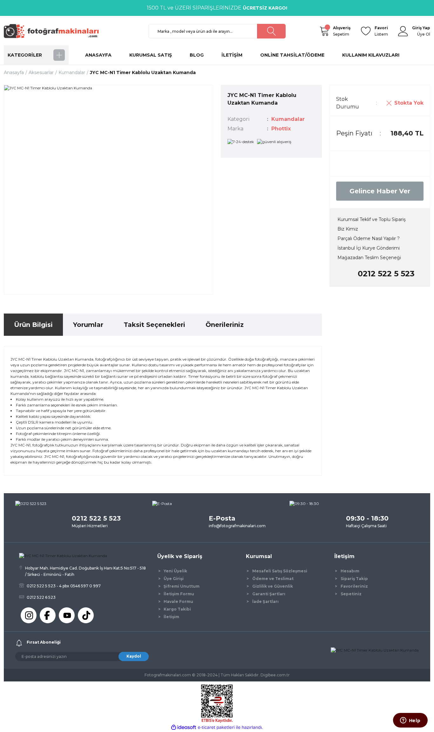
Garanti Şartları (268, 593)
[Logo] (54, 31)
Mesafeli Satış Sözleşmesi (279, 571)
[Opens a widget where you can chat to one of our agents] (410, 721)
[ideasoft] (183, 727)
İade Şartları (265, 601)
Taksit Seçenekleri (154, 324)
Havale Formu (178, 601)
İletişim (171, 616)
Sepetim (341, 31)
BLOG (197, 55)
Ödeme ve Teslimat (273, 578)
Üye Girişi (174, 578)
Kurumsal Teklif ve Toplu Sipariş (371, 219)
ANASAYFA (98, 55)
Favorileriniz (354, 586)
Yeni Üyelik (175, 571)
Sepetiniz (351, 593)
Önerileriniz (225, 324)
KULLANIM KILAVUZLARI (370, 55)
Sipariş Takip (354, 578)
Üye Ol (423, 34)
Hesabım (350, 571)
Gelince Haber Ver (379, 191)
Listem (381, 31)
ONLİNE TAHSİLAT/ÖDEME (292, 55)
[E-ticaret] (216, 727)
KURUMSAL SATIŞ (150, 55)
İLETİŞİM (231, 55)
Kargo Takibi (177, 609)
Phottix (281, 129)
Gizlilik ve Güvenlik (272, 586)
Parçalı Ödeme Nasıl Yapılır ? (368, 238)
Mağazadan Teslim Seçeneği (369, 257)
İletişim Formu (179, 593)
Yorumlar (88, 324)
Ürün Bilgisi (33, 324)
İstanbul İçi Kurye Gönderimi (368, 248)
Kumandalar (288, 119)
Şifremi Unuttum (182, 586)
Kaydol (133, 656)
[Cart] (324, 31)
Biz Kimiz (347, 229)
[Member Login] (403, 31)
